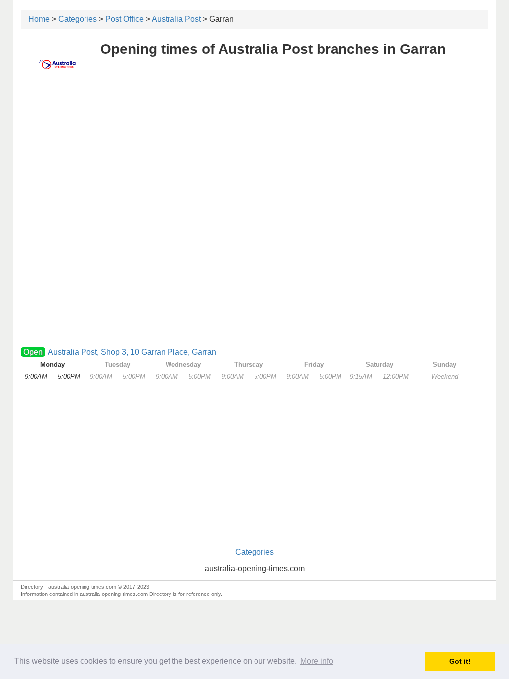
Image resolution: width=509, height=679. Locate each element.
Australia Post (176, 19)
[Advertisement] (254, 157)
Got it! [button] (460, 661)
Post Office (124, 19)
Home (39, 19)
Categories (77, 19)
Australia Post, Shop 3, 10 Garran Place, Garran (132, 352)
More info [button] (316, 661)
